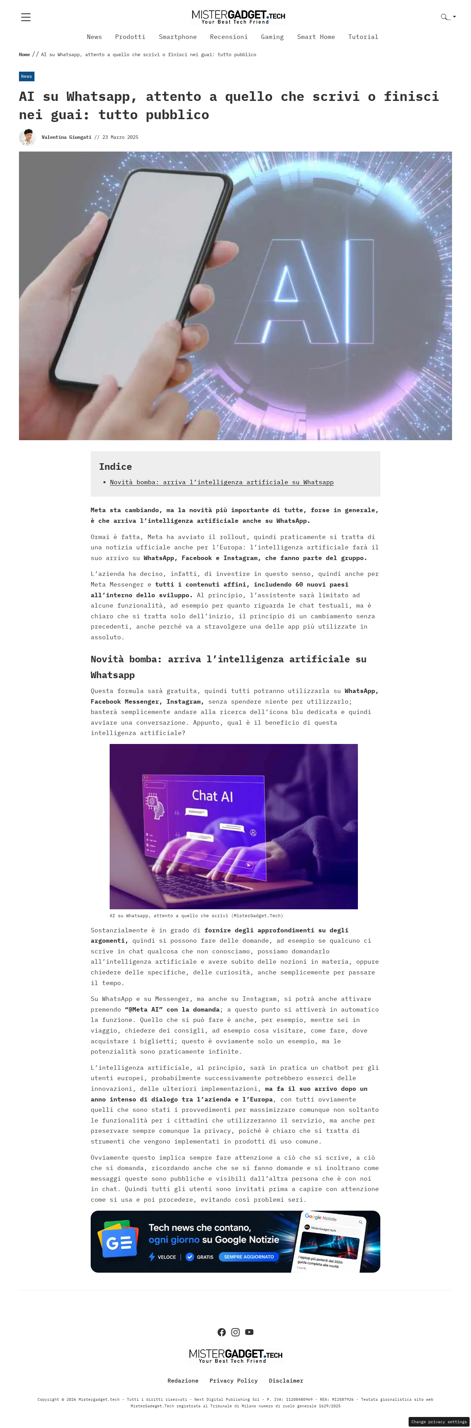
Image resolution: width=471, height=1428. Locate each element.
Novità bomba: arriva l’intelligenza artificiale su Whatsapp (222, 482)
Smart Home (316, 37)
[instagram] (235, 1332)
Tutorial (363, 37)
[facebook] (222, 1332)
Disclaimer (286, 1380)
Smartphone (178, 37)
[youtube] (249, 1332)
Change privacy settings (439, 1421)
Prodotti (130, 37)
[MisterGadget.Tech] (238, 17)
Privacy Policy (234, 1380)
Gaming (272, 37)
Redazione (183, 1380)
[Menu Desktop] (26, 17)
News (94, 37)
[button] (448, 17)
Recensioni (229, 37)
